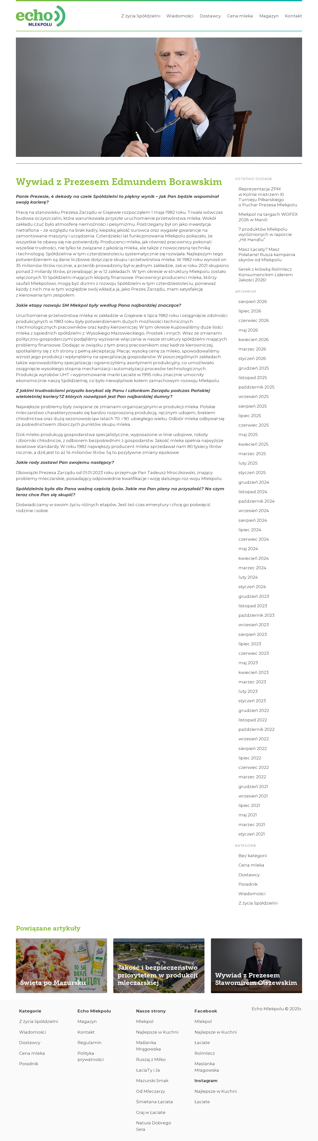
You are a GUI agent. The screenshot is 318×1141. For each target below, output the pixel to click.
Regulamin (90, 1042)
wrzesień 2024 (253, 510)
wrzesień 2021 (253, 795)
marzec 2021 (251, 824)
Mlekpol (145, 1021)
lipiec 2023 (249, 643)
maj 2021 (247, 814)
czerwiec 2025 (253, 425)
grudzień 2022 (253, 710)
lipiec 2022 (249, 757)
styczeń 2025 (252, 472)
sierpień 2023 (252, 634)
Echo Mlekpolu (94, 1011)
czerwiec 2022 (253, 767)
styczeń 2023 (252, 700)
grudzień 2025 (253, 368)
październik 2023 (256, 615)
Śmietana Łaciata (154, 1101)
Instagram (206, 1080)
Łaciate (202, 1042)
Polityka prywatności (91, 1056)
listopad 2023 (252, 605)
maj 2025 (248, 434)
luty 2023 (248, 691)
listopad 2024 (252, 491)
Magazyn (269, 15)
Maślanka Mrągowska (148, 1046)
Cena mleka (240, 15)
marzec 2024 (252, 567)
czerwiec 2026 (253, 320)
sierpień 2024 (252, 520)
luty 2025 (248, 463)
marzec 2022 (252, 776)
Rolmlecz (205, 1053)
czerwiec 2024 (253, 539)
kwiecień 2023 (253, 672)
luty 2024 (248, 577)
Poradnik (248, 884)
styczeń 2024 (252, 586)
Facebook (206, 1011)
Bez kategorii (252, 855)
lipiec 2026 (249, 310)
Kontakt (293, 15)
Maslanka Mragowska (207, 1067)
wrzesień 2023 (253, 624)
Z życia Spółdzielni (140, 15)
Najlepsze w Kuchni (157, 1032)
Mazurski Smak (152, 1080)
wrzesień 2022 (253, 738)
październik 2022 (256, 729)
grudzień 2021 (253, 786)
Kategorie (30, 1011)
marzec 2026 (252, 349)
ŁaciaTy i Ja (148, 1070)
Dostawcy (210, 15)
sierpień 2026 (252, 301)
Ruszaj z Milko (151, 1059)
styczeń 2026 (252, 358)
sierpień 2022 (252, 748)
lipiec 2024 (249, 529)
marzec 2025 (252, 453)
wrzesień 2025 (253, 396)
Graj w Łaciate (150, 1112)
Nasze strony (151, 1011)
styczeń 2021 (251, 834)
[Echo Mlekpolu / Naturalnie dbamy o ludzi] (41, 16)
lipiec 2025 (249, 415)
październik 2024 (256, 501)
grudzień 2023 (253, 596)
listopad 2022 (252, 719)
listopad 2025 (252, 377)
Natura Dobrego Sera (153, 1126)
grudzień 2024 (253, 482)
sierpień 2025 (252, 406)
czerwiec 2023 (253, 653)
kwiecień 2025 (253, 444)
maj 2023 (248, 662)
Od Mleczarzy (150, 1091)
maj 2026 (248, 330)
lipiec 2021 (249, 805)
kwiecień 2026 (253, 339)
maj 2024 (248, 548)
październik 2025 (256, 387)
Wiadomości (179, 15)
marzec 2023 (252, 681)
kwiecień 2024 (253, 558)
